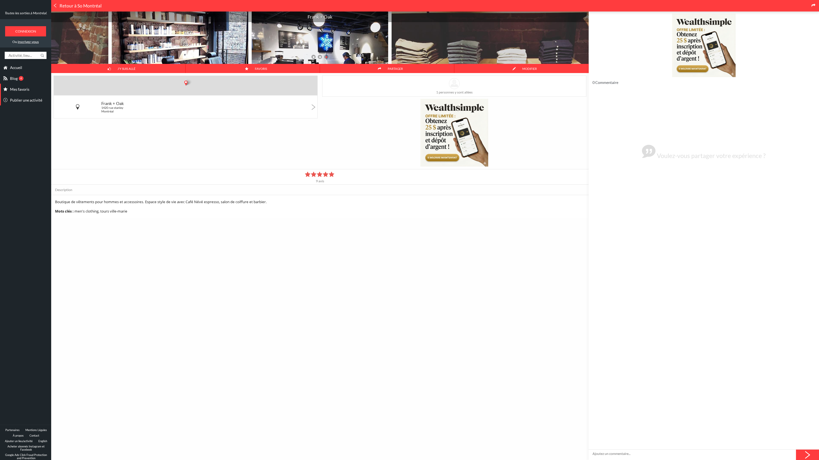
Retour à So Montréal (80, 5)
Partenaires (12, 430)
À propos (18, 435)
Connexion (25, 31)
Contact (34, 435)
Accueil (16, 67)
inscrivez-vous (28, 42)
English (42, 441)
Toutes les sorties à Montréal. (25, 13)
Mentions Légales (36, 430)
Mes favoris (19, 89)
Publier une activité (26, 100)
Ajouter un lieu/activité (19, 441)
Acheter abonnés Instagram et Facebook (26, 448)
